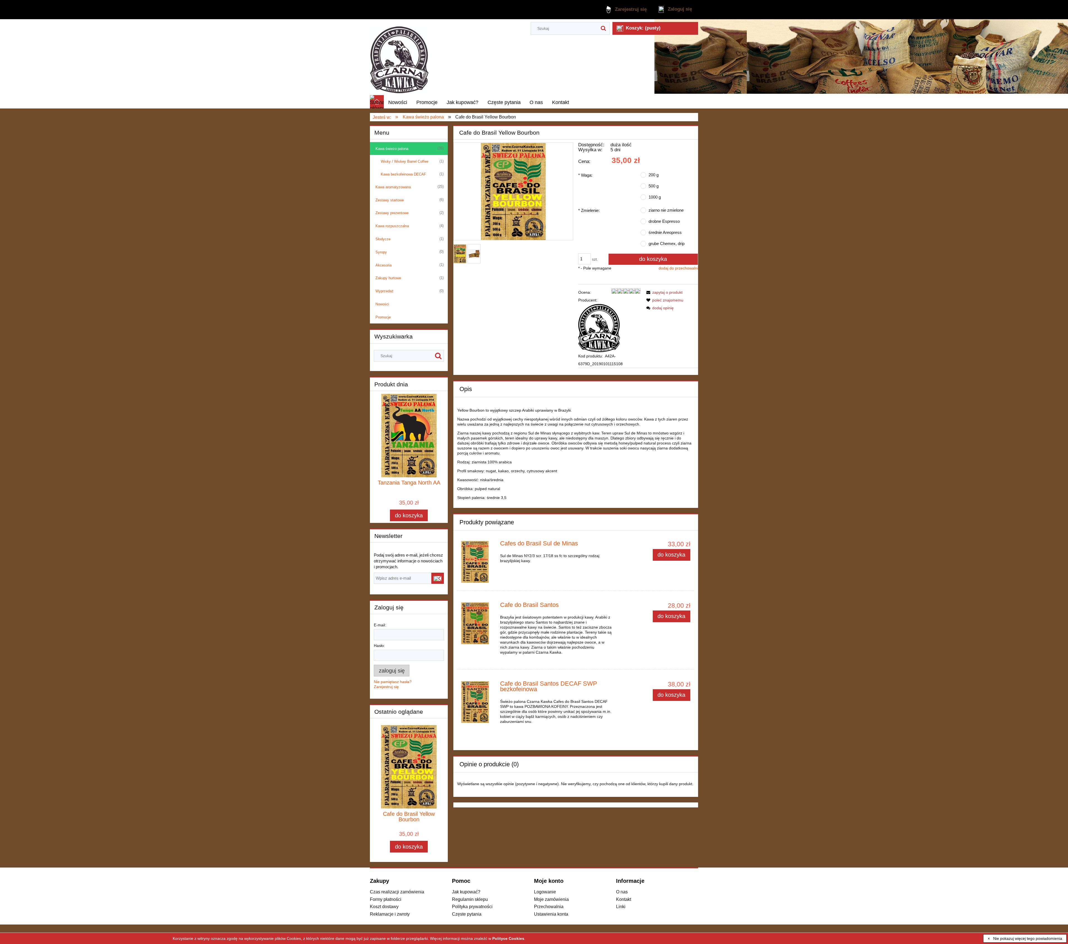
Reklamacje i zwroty (390, 913)
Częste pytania (466, 913)
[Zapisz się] (437, 578)
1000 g (655, 197)
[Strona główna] (399, 57)
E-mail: (380, 625)
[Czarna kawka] (599, 327)
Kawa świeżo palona (391, 149)
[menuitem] (398, 102)
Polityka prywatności (472, 906)
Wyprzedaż (384, 291)
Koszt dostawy (384, 906)
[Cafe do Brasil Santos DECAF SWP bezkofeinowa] (478, 702)
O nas (622, 891)
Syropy (381, 252)
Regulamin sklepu (470, 899)
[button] (663, 292)
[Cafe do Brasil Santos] (478, 623)
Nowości (382, 304)
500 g (654, 186)
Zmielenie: (589, 210)
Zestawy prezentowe (392, 213)
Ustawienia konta (551, 913)
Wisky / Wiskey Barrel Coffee (404, 161)
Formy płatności (385, 899)
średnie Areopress (665, 232)
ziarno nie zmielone (666, 210)
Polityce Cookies (508, 938)
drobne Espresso (664, 221)
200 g (654, 174)
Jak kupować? (466, 891)
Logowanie (545, 891)
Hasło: (379, 645)
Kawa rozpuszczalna (392, 226)
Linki (621, 906)
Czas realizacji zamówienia (397, 891)
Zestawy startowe (389, 200)
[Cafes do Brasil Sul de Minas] (478, 562)
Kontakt (623, 899)
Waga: (585, 175)
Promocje (383, 317)
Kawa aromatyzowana (393, 187)
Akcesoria (383, 265)
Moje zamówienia (551, 899)
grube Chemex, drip (666, 243)
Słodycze (382, 239)
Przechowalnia (548, 906)
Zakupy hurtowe (388, 278)
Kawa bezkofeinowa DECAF (403, 174)
